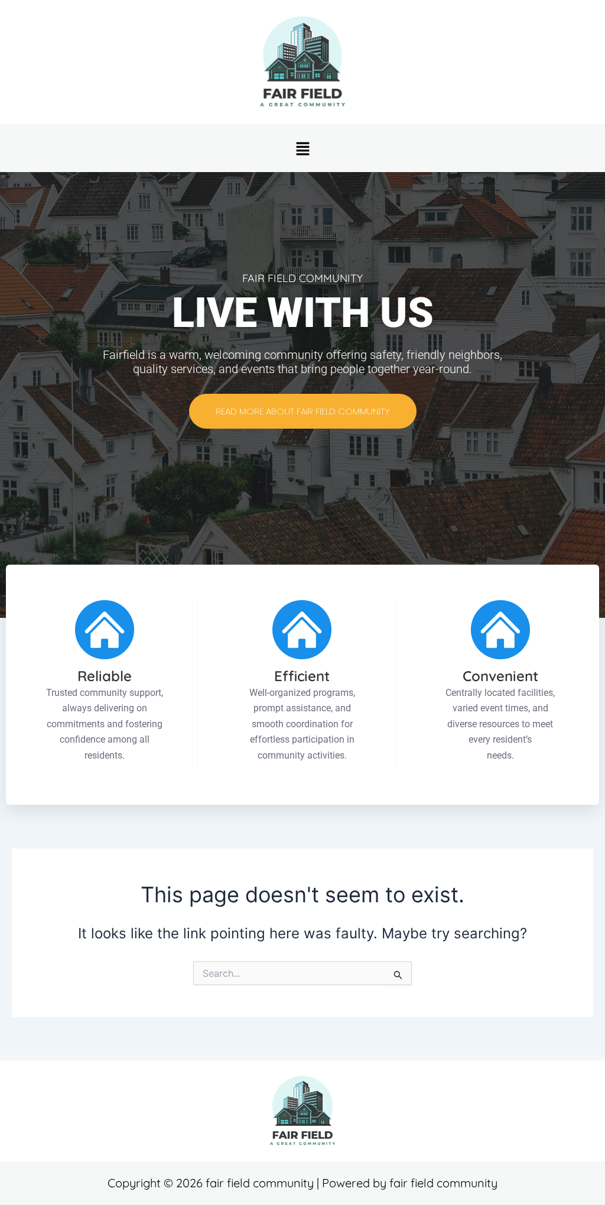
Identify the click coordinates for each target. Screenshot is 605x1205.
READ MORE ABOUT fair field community (303, 411)
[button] (302, 148)
